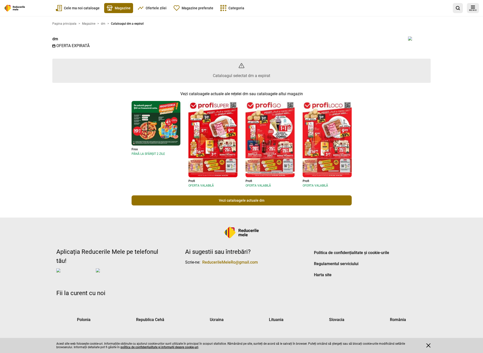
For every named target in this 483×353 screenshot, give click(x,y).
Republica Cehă (150, 319)
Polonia (84, 319)
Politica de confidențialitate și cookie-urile (351, 252)
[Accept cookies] (428, 345)
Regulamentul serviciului (336, 263)
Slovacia (336, 319)
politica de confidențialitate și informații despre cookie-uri (159, 347)
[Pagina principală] (14, 8)
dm (55, 39)
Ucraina (217, 319)
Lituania (276, 319)
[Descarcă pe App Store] (75, 274)
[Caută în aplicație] (458, 8)
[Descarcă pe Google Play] (116, 274)
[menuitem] (77, 8)
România (398, 319)
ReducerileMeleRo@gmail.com (230, 262)
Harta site (323, 274)
